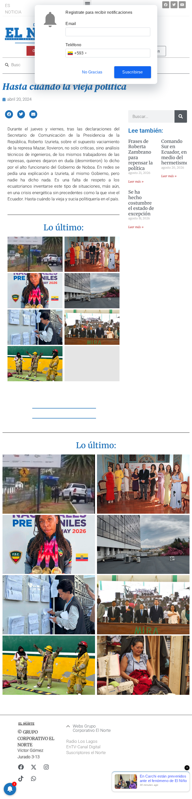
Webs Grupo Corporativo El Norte (92, 728)
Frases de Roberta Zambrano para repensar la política (140, 154)
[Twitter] (174, 4)
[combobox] (77, 53)
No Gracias (92, 72)
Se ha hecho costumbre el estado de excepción (141, 202)
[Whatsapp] (33, 779)
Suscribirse (132, 72)
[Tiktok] (20, 779)
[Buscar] (180, 116)
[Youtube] (182, 4)
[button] (9, 114)
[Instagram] (46, 767)
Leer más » (136, 181)
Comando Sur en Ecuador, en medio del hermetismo (174, 152)
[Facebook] (165, 4)
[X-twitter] (33, 767)
